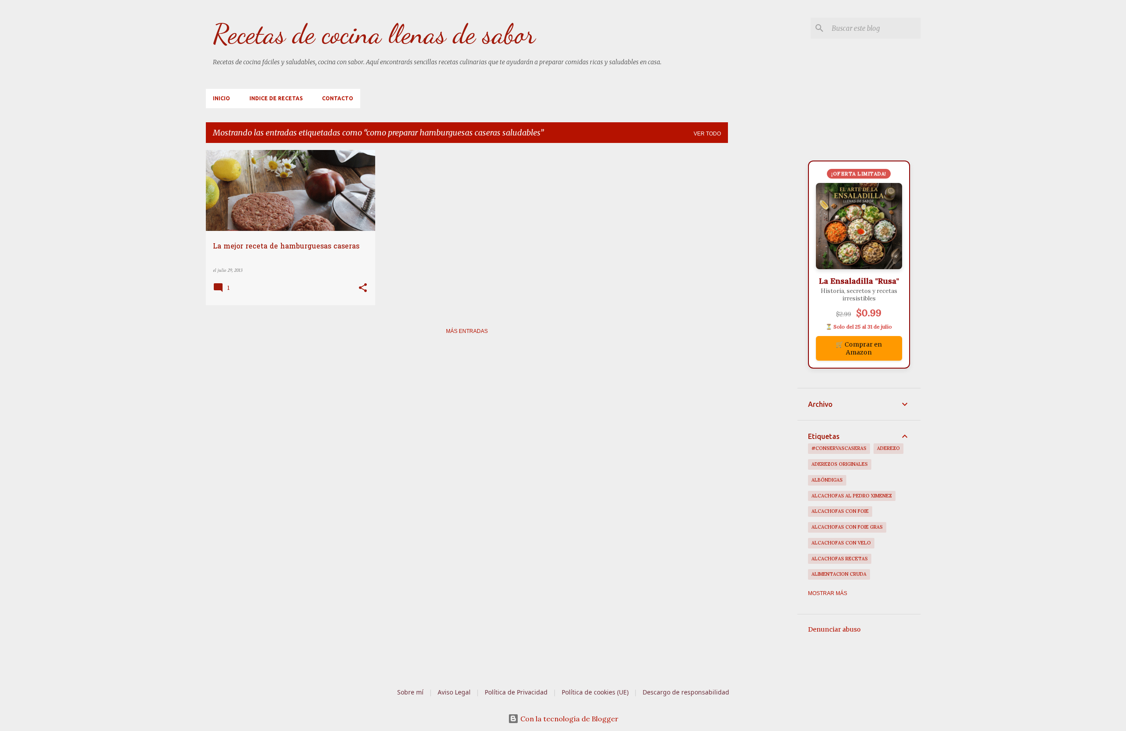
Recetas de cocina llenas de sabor (374, 34)
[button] (363, 288)
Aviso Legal (454, 692)
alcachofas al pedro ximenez (852, 496)
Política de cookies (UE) (595, 692)
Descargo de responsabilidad (686, 692)
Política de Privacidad (516, 692)
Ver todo (707, 134)
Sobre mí (410, 692)
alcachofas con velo (841, 543)
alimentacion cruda (839, 574)
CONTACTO (337, 98)
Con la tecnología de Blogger (568, 718)
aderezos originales (840, 464)
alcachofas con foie (840, 511)
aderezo (888, 448)
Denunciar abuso (834, 629)
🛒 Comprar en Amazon (859, 348)
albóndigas (827, 480)
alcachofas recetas (840, 559)
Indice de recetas (276, 98)
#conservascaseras (839, 448)
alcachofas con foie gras (847, 527)
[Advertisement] (763, 282)
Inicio (221, 98)
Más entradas (467, 331)
